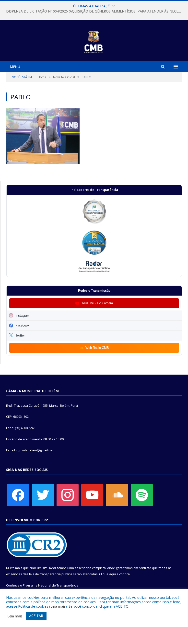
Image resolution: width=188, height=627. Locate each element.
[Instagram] (68, 494)
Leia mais (58, 606)
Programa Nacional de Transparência (50, 585)
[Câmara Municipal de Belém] (94, 41)
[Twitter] (43, 494)
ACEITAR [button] (36, 615)
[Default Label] (92, 494)
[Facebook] (18, 494)
